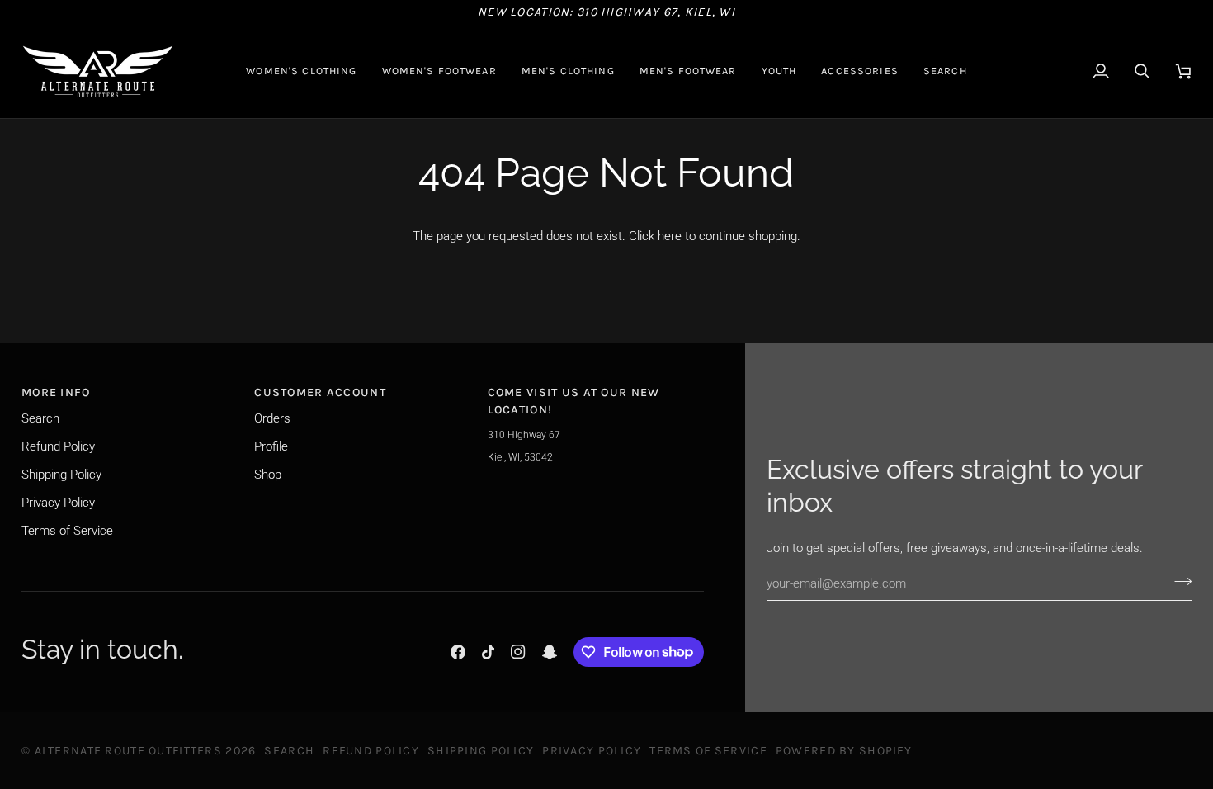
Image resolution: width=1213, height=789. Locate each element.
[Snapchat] (549, 652)
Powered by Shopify (844, 751)
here (670, 236)
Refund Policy (58, 446)
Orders (272, 418)
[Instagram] (518, 652)
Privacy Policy (58, 502)
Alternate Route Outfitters (128, 751)
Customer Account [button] (320, 392)
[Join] (1178, 581)
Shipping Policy (61, 474)
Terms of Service (67, 530)
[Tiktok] (488, 652)
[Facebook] (458, 652)
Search (40, 418)
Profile (271, 446)
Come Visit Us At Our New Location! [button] (574, 401)
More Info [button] (56, 392)
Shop (267, 474)
